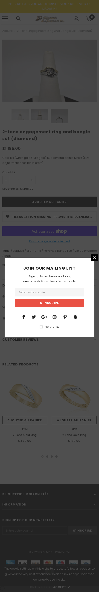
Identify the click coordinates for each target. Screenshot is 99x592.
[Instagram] (54, 316)
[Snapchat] (75, 316)
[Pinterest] (64, 316)
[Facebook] (23, 316)
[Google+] (44, 316)
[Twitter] (33, 316)
